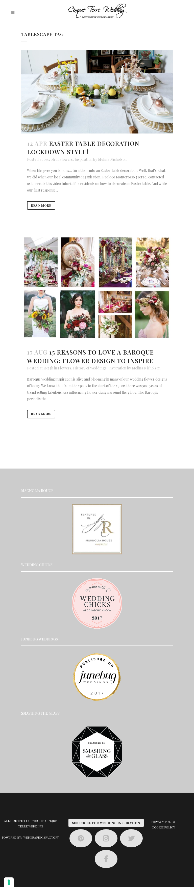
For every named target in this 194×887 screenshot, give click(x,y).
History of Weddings (90, 368)
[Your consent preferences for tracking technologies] (9, 882)
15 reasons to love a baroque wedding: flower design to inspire (90, 356)
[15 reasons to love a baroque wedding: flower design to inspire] (97, 288)
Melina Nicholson (112, 159)
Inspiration (83, 159)
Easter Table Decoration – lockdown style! (86, 147)
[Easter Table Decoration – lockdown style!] (97, 91)
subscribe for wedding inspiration (106, 823)
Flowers (66, 159)
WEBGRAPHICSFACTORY (41, 837)
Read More (41, 205)
